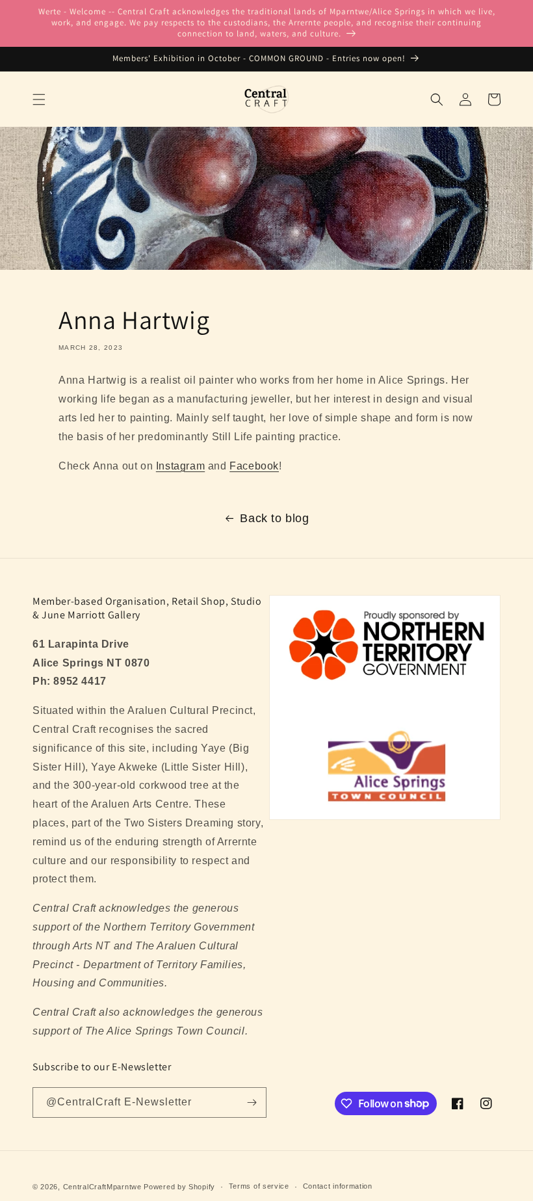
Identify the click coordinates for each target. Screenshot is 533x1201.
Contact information (337, 1186)
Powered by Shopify (179, 1187)
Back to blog (274, 518)
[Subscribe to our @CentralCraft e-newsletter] (251, 1102)
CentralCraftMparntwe (102, 1187)
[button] (39, 99)
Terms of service (259, 1186)
